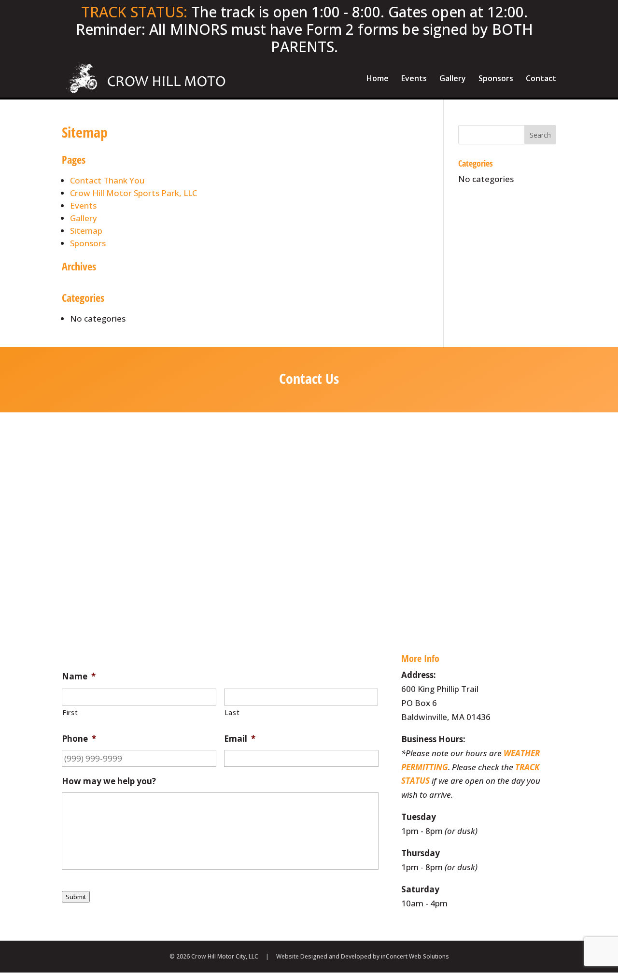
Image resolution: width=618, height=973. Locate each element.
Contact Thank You (107, 180)
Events (414, 79)
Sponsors (495, 79)
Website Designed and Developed (323, 956)
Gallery (452, 79)
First (70, 712)
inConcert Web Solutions (415, 956)
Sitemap (86, 230)
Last (232, 712)
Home (377, 79)
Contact (541, 79)
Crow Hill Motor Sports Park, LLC (133, 192)
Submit (76, 896)
